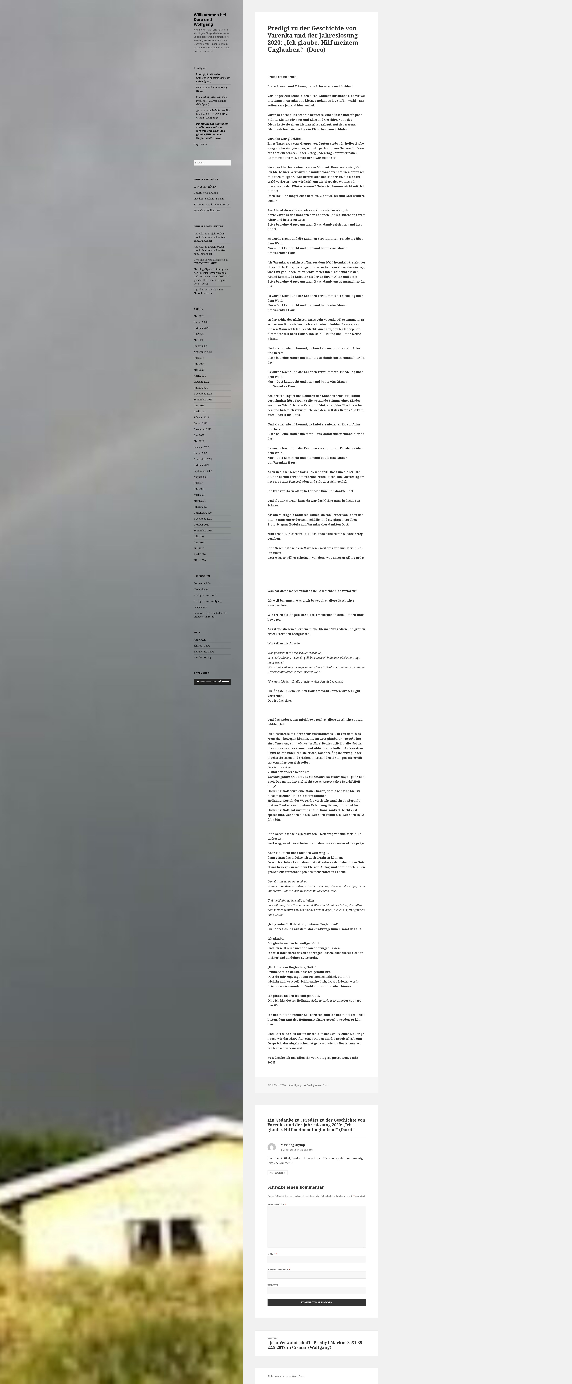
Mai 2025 (199, 340)
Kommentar (277, 1204)
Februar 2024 (201, 381)
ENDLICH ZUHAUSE (205, 263)
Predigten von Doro (205, 595)
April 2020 (200, 554)
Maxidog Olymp (203, 269)
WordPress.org (202, 657)
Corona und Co (202, 583)
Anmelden (200, 639)
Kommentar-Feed (204, 651)
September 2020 (203, 530)
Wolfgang (296, 1085)
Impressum (200, 144)
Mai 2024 (199, 369)
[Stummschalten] (219, 681)
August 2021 (201, 477)
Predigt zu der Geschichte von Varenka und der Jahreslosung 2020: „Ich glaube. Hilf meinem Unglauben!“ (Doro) (212, 131)
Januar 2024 (200, 387)
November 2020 (203, 518)
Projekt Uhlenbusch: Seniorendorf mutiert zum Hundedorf (210, 237)
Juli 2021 (199, 483)
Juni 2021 (199, 489)
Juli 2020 (199, 536)
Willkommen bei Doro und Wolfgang (210, 19)
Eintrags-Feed (202, 645)
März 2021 (200, 500)
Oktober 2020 (201, 524)
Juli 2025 (199, 334)
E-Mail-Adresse (279, 1269)
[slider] (225, 681)
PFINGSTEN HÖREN (205, 186)
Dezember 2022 (203, 429)
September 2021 (203, 471)
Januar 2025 (200, 346)
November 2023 (203, 393)
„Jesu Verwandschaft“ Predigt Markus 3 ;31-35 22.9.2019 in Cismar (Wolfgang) (213, 114)
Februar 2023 (201, 417)
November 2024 (203, 352)
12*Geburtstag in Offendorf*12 (211, 204)
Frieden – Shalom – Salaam (209, 198)
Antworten (277, 1172)
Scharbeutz (200, 607)
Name (272, 1254)
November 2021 (203, 459)
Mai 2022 (199, 441)
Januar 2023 (200, 423)
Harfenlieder (201, 589)
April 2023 (200, 411)
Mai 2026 (199, 316)
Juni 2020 (199, 542)
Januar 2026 (200, 322)
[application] (212, 682)
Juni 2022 (199, 435)
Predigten (200, 68)
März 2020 (200, 560)
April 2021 (200, 494)
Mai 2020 (199, 548)
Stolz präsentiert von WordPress (286, 1376)
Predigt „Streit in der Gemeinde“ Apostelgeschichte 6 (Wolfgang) (213, 78)
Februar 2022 (201, 447)
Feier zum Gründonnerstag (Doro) (211, 89)
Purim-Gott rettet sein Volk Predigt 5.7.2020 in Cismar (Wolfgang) (211, 101)
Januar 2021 (200, 506)
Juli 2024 (199, 358)
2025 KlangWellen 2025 (207, 210)
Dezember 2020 (203, 512)
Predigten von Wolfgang (208, 601)
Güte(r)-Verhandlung (206, 192)
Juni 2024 (199, 363)
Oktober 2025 (201, 328)
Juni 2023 (199, 405)
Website (273, 1285)
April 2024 (200, 375)
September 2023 (203, 399)
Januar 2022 (200, 453)
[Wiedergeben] (197, 681)
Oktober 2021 (201, 465)
